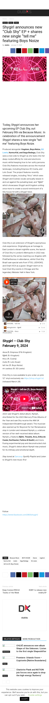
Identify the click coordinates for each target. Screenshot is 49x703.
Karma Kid (7, 561)
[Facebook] (12, 50)
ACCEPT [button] (24, 699)
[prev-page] (4, 681)
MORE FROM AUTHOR (31, 639)
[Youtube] (24, 627)
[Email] (36, 50)
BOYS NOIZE (26, 558)
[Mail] (19, 622)
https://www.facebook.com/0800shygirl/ (20, 515)
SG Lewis (34, 561)
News (11, 23)
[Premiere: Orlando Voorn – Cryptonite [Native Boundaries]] (9, 660)
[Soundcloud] (30, 622)
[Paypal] (24, 622)
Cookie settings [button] (35, 695)
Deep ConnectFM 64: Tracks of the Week (11, 591)
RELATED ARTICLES (12, 639)
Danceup (19, 456)
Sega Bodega (24, 561)
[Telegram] (41, 50)
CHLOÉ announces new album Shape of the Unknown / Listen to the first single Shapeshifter (31, 648)
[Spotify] (35, 622)
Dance (12, 19)
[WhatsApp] (30, 50)
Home (5, 19)
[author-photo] (24, 614)
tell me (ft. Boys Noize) (11, 564)
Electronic (6, 652)
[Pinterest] (24, 50)
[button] (4, 12)
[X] (18, 50)
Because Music (14, 558)
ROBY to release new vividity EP (37, 591)
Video (16, 23)
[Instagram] (14, 622)
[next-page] (8, 681)
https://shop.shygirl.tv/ (34, 378)
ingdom (42, 558)
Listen (15, 561)
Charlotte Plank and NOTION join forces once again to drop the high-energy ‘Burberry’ (30, 672)
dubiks (7, 45)
